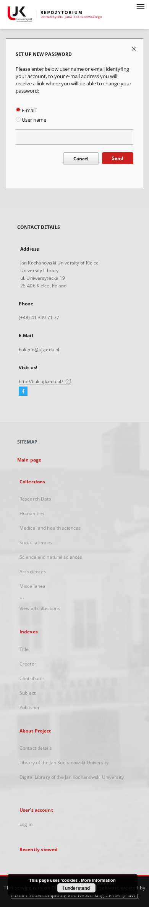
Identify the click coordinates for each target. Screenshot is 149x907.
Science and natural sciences (50, 557)
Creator (27, 664)
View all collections (39, 608)
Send (117, 158)
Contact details (35, 748)
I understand (76, 887)
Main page (29, 460)
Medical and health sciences (50, 528)
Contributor (31, 678)
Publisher (29, 707)
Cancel (81, 158)
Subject (27, 693)
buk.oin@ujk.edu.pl (39, 349)
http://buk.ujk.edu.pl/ (41, 381)
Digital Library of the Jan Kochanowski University (71, 777)
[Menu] (140, 6)
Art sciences (32, 571)
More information (98, 880)
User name (33, 120)
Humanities (31, 513)
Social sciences (35, 542)
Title (24, 649)
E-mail (28, 110)
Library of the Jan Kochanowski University (64, 762)
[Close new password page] (134, 48)
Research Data (35, 499)
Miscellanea (32, 586)
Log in (25, 824)
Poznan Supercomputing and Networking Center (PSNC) (75, 895)
